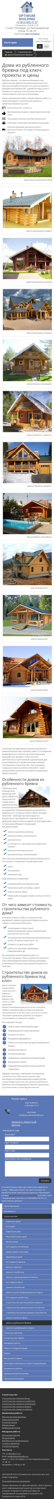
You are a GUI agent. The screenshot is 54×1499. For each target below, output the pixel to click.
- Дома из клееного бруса (15, 1318)
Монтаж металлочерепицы (14, 1417)
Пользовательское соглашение (16, 1481)
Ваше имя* (10, 1134)
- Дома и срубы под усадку (16, 1252)
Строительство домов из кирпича (17, 1409)
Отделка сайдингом (11, 1443)
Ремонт (7, 1353)
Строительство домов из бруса (16, 1398)
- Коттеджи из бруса (13, 1282)
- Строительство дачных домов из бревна (23, 1302)
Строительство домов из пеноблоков (18, 1404)
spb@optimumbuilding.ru (17, 1456)
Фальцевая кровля (10, 1419)
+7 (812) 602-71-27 (27, 22)
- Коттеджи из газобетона (16, 1297)
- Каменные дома (12, 1221)
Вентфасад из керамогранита (15, 1440)
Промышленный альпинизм (16, 1373)
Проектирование (11, 1206)
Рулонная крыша (9, 1422)
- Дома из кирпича (12, 1267)
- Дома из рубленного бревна (17, 1323)
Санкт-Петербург (32, 33)
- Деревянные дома (13, 1257)
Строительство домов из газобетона (18, 1401)
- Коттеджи (9, 1226)
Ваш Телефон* (12, 1142)
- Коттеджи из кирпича (14, 1262)
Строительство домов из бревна (16, 1406)
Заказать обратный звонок (23, 1123)
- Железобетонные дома (15, 1236)
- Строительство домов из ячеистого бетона (24, 1307)
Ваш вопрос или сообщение (18, 1158)
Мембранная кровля (11, 1428)
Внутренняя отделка (13, 1358)
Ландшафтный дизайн (14, 1378)
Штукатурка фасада (11, 1435)
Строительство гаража (14, 1338)
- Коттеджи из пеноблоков (16, 1246)
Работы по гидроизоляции (15, 1348)
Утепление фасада (10, 1446)
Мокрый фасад (8, 1438)
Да (40, 46)
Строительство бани (13, 1333)
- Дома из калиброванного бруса (19, 1328)
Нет (46, 46)
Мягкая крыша (8, 1425)
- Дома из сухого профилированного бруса (23, 1292)
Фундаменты (10, 1211)
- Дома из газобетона (14, 1272)
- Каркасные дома (12, 1231)
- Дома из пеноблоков (14, 1287)
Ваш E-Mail (10, 1150)
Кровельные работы (13, 1368)
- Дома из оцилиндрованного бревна (21, 1277)
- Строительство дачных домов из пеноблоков (25, 1312)
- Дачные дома (11, 1241)
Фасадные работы (12, 1343)
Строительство (10, 1216)
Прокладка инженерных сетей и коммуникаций (25, 1363)
